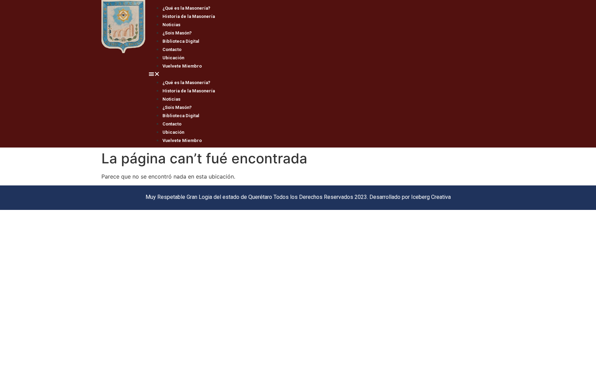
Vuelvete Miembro (182, 66)
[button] (320, 74)
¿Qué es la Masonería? (186, 8)
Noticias (171, 24)
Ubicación (173, 57)
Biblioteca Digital (180, 41)
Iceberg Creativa (431, 197)
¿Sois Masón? (177, 33)
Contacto (171, 49)
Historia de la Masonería (188, 16)
